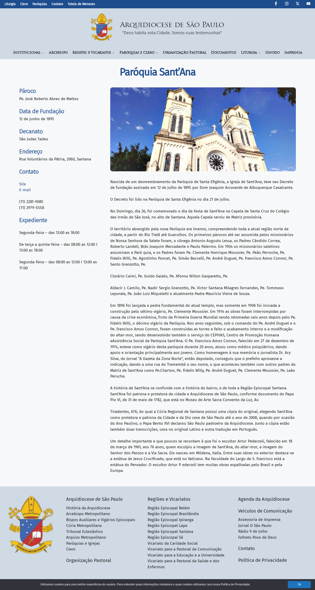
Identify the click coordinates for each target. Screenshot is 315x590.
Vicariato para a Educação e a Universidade (186, 555)
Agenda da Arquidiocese (264, 499)
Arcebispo (58, 53)
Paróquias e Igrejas (83, 543)
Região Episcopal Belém (169, 508)
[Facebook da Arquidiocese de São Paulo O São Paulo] (276, 4)
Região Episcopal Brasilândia (173, 513)
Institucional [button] (27, 53)
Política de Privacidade (262, 560)
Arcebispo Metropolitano (88, 513)
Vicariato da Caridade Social (173, 543)
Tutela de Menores (81, 4)
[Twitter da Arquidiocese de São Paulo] (298, 4)
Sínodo (272, 53)
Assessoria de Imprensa (259, 519)
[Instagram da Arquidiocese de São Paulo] (287, 4)
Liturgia (10, 4)
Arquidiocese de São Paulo (172, 25)
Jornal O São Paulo (254, 525)
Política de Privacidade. (235, 584)
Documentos (223, 53)
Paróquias (40, 4)
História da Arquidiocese (88, 508)
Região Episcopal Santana (170, 531)
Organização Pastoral (184, 53)
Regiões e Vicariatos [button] (91, 53)
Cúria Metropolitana (84, 525)
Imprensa (293, 53)
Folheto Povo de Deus (257, 537)
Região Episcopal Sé (165, 537)
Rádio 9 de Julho (252, 531)
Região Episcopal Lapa (167, 525)
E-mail (25, 189)
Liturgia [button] (249, 53)
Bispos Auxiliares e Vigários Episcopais (100, 519)
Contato (57, 4)
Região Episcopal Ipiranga (170, 519)
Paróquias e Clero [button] (137, 53)
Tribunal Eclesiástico (84, 531)
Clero (24, 4)
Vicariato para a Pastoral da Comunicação (185, 549)
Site (22, 184)
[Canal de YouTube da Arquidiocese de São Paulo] (308, 4)
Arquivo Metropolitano (86, 537)
